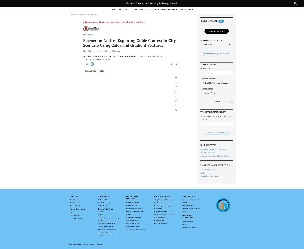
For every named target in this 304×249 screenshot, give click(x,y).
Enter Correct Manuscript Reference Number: (216, 118)
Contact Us (99, 244)
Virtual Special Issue (132, 220)
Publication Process (132, 226)
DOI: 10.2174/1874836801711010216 (97, 59)
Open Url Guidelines (76, 218)
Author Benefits (103, 206)
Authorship (101, 215)
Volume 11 (81, 15)
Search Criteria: (209, 79)
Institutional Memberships (106, 223)
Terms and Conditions (75, 244)
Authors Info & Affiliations (108, 51)
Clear (217, 102)
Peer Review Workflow (133, 223)
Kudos (202, 173)
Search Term (205, 69)
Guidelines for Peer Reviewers (135, 230)
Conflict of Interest (160, 203)
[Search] (295, 3)
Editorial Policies (131, 205)
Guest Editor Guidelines (133, 217)
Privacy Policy (89, 244)
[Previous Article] (171, 64)
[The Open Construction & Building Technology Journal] (223, 205)
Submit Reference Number (217, 133)
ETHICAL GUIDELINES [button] (140, 9)
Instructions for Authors (106, 226)
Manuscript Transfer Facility (107, 230)
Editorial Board (75, 206)
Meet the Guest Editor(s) (77, 209)
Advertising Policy (207, 169)
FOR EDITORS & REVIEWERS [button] (164, 9)
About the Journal (75, 200)
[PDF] (92, 64)
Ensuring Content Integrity (134, 208)
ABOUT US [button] (123, 9)
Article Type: (208, 89)
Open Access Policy (76, 215)
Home (113, 9)
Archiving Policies (104, 200)
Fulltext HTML (90, 71)
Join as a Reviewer (207, 153)
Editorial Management (133, 202)
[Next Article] (176, 64)
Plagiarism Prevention (161, 212)
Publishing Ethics (159, 220)
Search (228, 102)
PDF (102, 71)
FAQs (71, 212)
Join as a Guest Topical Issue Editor (214, 156)
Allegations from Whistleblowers (164, 200)
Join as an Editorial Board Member (214, 149)
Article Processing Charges (106, 203)
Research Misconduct (161, 223)
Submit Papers (217, 31)
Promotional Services (209, 176)
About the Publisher (76, 203)
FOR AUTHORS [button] (185, 9)
